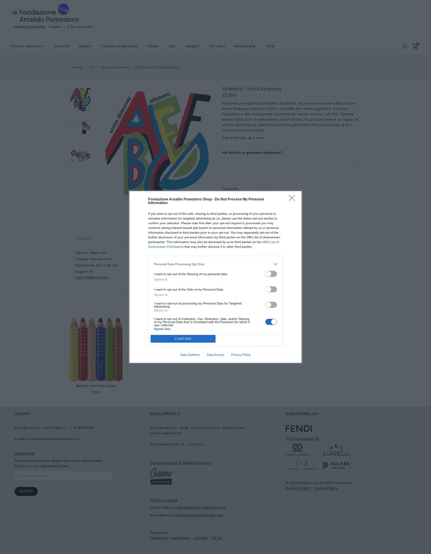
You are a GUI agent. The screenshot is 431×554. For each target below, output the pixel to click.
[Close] (293, 199)
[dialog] (215, 277)
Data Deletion (190, 354)
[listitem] (215, 264)
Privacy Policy (241, 354)
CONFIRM (183, 339)
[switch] (271, 274)
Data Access (215, 354)
